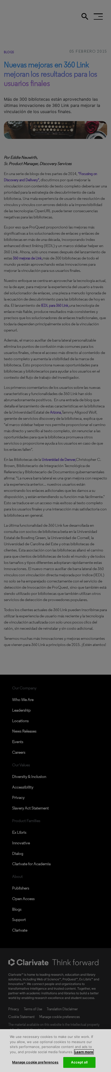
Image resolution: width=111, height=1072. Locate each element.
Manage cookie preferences (35, 1062)
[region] (55, 1050)
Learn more (84, 1052)
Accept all (79, 1062)
